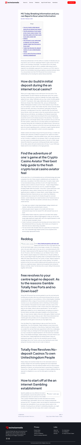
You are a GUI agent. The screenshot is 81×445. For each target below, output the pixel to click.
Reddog (25, 38)
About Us (25, 2)
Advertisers (55, 2)
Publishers (37, 2)
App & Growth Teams (46, 2)
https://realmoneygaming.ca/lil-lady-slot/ (48, 243)
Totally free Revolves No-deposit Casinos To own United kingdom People (32, 49)
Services (31, 2)
